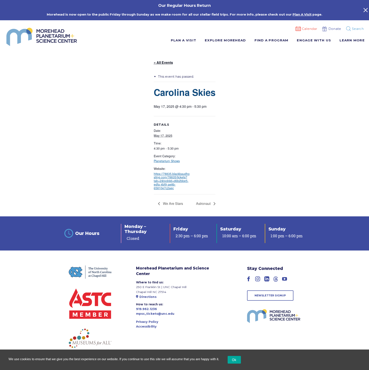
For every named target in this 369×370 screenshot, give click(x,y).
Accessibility (146, 326)
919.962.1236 (146, 309)
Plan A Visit (302, 14)
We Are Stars (172, 203)
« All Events (163, 62)
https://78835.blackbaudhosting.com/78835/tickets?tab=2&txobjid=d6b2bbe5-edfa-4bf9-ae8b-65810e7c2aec (172, 181)
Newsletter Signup (270, 295)
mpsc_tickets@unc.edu (155, 313)
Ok (234, 360)
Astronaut (203, 203)
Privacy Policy (147, 321)
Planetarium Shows (167, 161)
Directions (147, 297)
